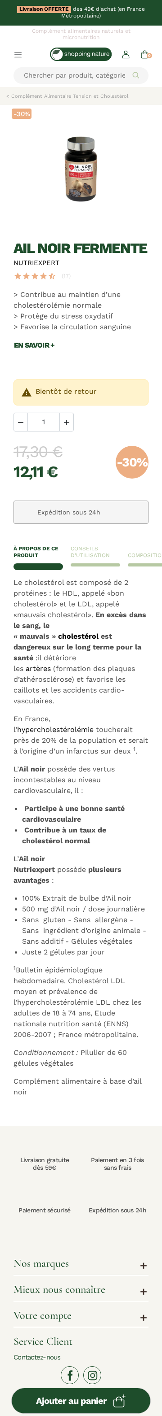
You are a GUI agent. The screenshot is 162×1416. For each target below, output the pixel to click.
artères (38, 669)
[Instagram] (92, 1375)
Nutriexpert (36, 262)
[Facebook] (70, 1375)
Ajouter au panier (71, 1401)
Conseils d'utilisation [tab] (90, 551)
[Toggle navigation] (18, 54)
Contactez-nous (37, 1357)
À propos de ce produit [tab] (36, 551)
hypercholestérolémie (55, 730)
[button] (126, 54)
